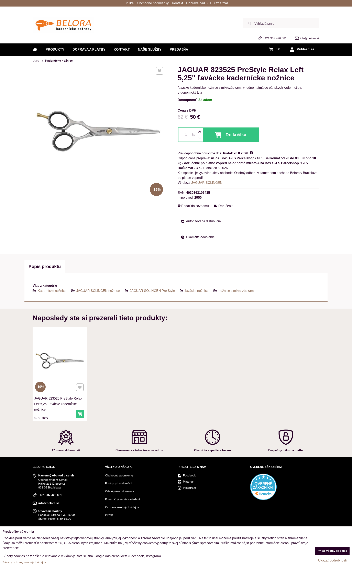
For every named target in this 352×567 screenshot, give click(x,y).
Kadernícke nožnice (52, 290)
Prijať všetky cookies (332, 550)
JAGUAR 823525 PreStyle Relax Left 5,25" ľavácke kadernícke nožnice (58, 404)
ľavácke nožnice (197, 290)
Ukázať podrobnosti (332, 560)
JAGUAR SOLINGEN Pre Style (152, 290)
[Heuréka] (263, 499)
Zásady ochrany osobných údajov (24, 562)
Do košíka (236, 134)
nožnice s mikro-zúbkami (236, 290)
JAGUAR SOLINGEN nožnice (98, 290)
